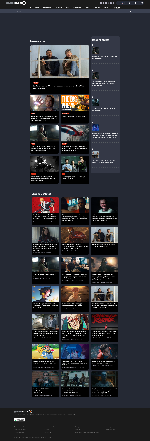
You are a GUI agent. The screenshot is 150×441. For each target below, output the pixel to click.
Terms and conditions (20, 427)
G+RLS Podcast (90, 11)
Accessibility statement (20, 429)
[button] (140, 3)
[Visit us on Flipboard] (103, 3)
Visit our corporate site (69, 414)
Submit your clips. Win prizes (126, 11)
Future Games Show (42, 11)
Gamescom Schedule (29, 11)
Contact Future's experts (52, 427)
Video (87, 7)
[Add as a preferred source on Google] (19, 419)
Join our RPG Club (101, 11)
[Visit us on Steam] (113, 3)
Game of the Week (78, 11)
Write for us (48, 432)
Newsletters (96, 7)
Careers (47, 429)
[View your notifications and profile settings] (135, 3)
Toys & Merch (77, 7)
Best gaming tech (113, 11)
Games (37, 7)
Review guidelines (19, 432)
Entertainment (47, 7)
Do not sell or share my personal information (87, 432)
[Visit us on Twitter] (101, 3)
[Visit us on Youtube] (106, 3)
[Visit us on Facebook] (108, 3)
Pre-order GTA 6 (67, 11)
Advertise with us (110, 429)
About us (77, 429)
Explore (106, 7)
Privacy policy (79, 427)
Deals (67, 7)
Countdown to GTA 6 (55, 11)
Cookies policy (109, 427)
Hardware (59, 7)
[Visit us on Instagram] (111, 3)
